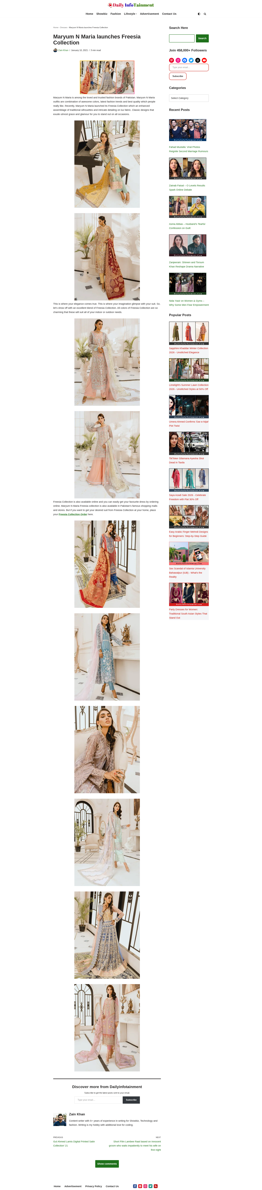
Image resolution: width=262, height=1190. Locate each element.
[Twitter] (191, 60)
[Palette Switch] (199, 14)
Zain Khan (63, 50)
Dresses (63, 27)
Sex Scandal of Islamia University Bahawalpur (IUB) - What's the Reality (187, 572)
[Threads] (197, 60)
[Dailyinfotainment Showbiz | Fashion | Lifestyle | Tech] (131, 5)
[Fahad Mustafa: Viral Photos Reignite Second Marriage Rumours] (187, 130)
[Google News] (156, 1186)
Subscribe (131, 1100)
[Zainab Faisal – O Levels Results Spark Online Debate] (187, 169)
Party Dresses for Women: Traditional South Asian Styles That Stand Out (188, 613)
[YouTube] (204, 60)
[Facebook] (184, 60)
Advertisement (149, 13)
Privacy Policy (93, 1186)
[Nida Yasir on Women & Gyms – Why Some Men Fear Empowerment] (187, 284)
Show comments (107, 1163)
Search (202, 38)
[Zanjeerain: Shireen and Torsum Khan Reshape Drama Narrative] (187, 246)
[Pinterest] (171, 60)
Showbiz (101, 13)
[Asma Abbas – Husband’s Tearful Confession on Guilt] (187, 207)
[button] (136, 13)
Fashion (116, 13)
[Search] (205, 14)
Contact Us (169, 13)
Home (89, 13)
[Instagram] (178, 60)
